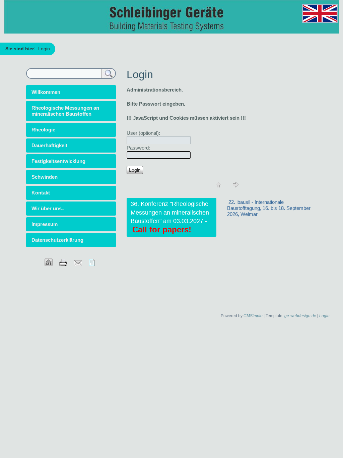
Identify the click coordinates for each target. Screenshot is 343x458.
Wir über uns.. (47, 208)
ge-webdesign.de (300, 315)
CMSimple (253, 315)
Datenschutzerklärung (57, 240)
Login (324, 315)
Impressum (44, 224)
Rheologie (43, 129)
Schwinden (44, 177)
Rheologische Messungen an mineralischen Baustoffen (65, 111)
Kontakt (40, 192)
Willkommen (45, 92)
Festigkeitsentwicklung (58, 161)
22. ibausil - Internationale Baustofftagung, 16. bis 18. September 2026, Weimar (269, 208)
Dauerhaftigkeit (49, 145)
